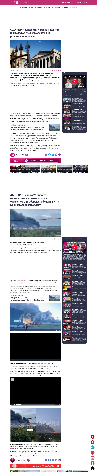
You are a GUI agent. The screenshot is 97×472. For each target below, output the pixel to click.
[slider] (35, 404)
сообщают (44, 363)
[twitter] (56, 70)
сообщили (21, 280)
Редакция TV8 (20, 154)
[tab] (70, 73)
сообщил (44, 451)
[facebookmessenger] (52, 70)
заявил (12, 448)
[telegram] (58, 70)
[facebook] (54, 70)
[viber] (60, 70)
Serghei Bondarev (21, 460)
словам (39, 249)
